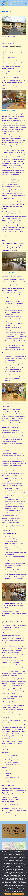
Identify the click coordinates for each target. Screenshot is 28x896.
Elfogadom (7, 893)
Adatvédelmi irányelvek (18, 893)
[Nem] (26, 873)
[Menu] (25, 3)
